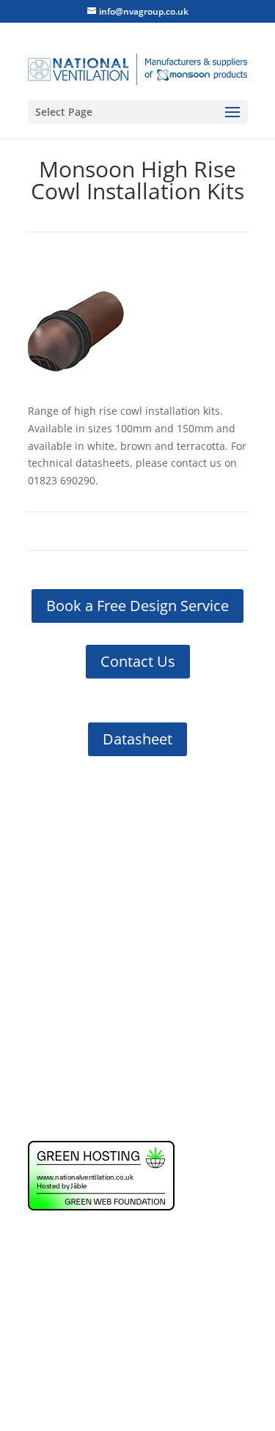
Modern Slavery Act (75, 1110)
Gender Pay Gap (67, 1082)
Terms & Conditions (76, 999)
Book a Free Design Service (137, 605)
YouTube (77, 959)
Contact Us (137, 661)
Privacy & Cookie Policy (83, 1054)
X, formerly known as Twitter (126, 939)
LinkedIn (77, 913)
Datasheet (137, 739)
